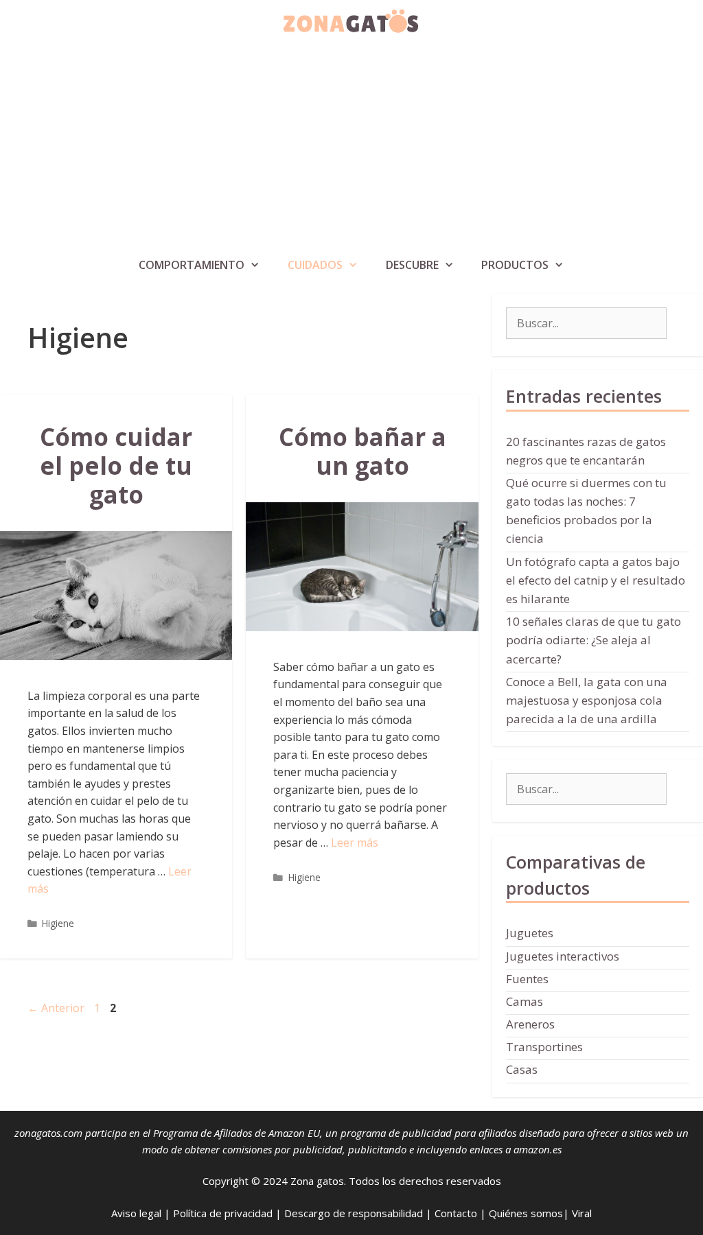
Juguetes (529, 933)
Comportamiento (191, 264)
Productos (515, 264)
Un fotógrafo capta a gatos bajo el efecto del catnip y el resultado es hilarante (595, 580)
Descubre (412, 264)
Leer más (354, 842)
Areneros (530, 1024)
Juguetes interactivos (562, 956)
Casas (522, 1069)
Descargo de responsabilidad (353, 1213)
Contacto (456, 1213)
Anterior (55, 1007)
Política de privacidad (223, 1213)
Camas (524, 1001)
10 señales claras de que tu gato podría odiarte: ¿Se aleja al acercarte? (593, 639)
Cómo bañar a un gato (362, 451)
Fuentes (527, 979)
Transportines (544, 1047)
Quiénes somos (526, 1213)
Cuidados (315, 264)
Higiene (58, 923)
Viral (582, 1213)
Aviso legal (136, 1213)
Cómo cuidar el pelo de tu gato (116, 465)
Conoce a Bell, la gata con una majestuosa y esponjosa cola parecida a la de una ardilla (586, 700)
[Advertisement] (351, 147)
